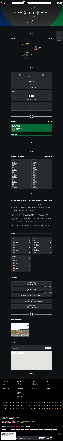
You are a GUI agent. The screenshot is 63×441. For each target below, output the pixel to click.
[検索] (61, 3)
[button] (58, 3)
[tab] (12, 27)
